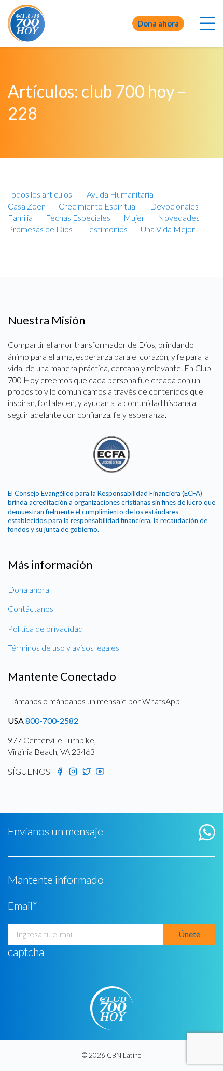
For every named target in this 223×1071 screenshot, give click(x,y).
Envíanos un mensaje (55, 831)
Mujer (134, 218)
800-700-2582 (51, 720)
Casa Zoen (27, 206)
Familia (20, 218)
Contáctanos (30, 608)
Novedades (179, 218)
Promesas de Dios (40, 229)
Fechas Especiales (78, 218)
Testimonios (107, 229)
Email (22, 905)
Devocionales (174, 206)
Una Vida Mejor (168, 229)
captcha (26, 952)
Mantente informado (56, 879)
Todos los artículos (40, 194)
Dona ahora (158, 23)
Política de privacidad (45, 628)
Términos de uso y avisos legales (63, 647)
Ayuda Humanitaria (120, 194)
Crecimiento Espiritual (98, 206)
